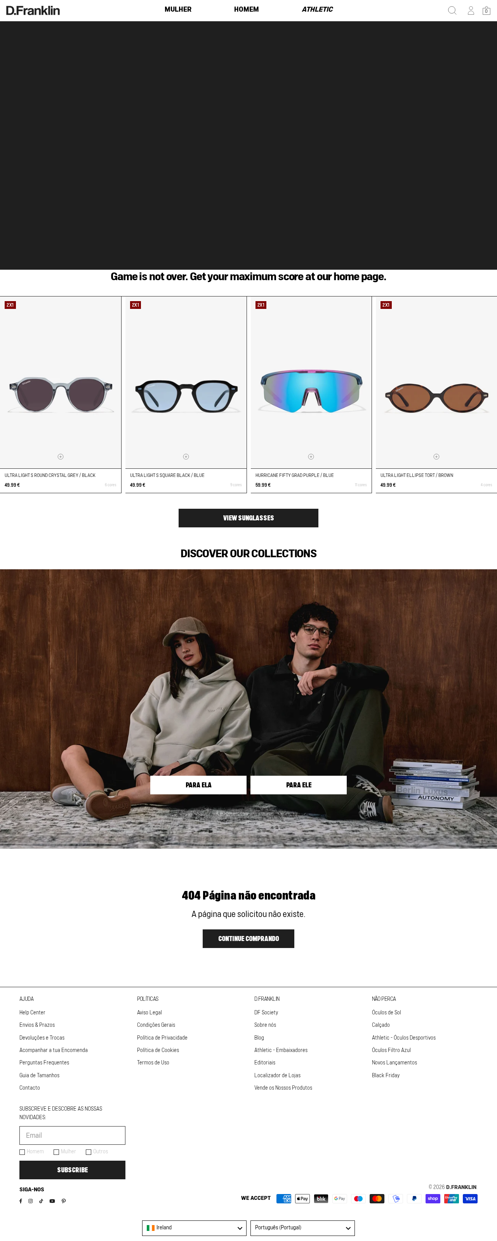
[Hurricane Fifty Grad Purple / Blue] (311, 382)
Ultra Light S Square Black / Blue (167, 475)
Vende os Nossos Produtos (283, 1088)
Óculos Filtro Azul (391, 1050)
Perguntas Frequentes (44, 1063)
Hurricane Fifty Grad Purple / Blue (294, 475)
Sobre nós (265, 1025)
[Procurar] (452, 10)
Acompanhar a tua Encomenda (53, 1050)
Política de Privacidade (162, 1038)
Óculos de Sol (386, 1013)
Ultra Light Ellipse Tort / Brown (417, 475)
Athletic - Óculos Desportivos (404, 1038)
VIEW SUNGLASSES (248, 518)
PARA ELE (298, 785)
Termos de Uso (153, 1063)
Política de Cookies (158, 1050)
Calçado (381, 1025)
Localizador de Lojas (277, 1075)
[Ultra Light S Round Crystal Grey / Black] (60, 382)
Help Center (32, 1013)
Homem (35, 1151)
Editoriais (264, 1063)
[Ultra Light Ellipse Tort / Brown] (436, 382)
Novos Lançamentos (394, 1063)
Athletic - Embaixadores (281, 1050)
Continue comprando (248, 938)
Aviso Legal (149, 1013)
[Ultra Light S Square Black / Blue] (186, 382)
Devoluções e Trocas (41, 1038)
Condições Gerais (156, 1025)
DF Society (266, 1013)
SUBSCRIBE (72, 1169)
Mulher (68, 1151)
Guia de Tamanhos (39, 1075)
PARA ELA (199, 785)
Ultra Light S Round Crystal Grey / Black (50, 475)
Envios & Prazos (37, 1025)
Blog (259, 1038)
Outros (100, 1151)
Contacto (29, 1088)
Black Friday (386, 1075)
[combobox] (194, 1228)
